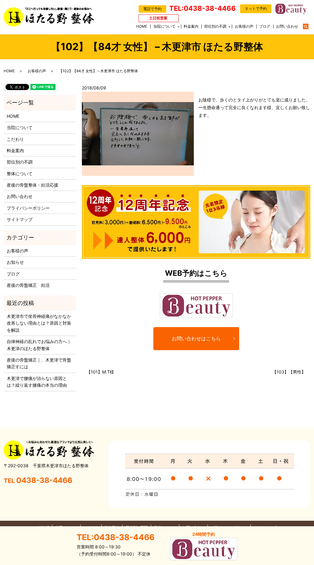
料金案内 (191, 26)
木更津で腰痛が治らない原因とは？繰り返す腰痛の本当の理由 (37, 382)
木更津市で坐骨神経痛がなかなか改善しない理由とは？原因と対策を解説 (39, 323)
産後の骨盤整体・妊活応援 (32, 185)
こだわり (15, 139)
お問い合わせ (287, 26)
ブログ (264, 26)
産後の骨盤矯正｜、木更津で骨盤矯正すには (39, 363)
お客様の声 (244, 26)
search (308, 26)
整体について (20, 173)
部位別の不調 (215, 26)
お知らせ (15, 262)
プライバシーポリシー (28, 208)
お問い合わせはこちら (196, 338)
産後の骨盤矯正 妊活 (28, 285)
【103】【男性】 (289, 371)
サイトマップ (20, 219)
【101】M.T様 (100, 371)
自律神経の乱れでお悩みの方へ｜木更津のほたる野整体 (39, 345)
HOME (141, 26)
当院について (164, 26)
